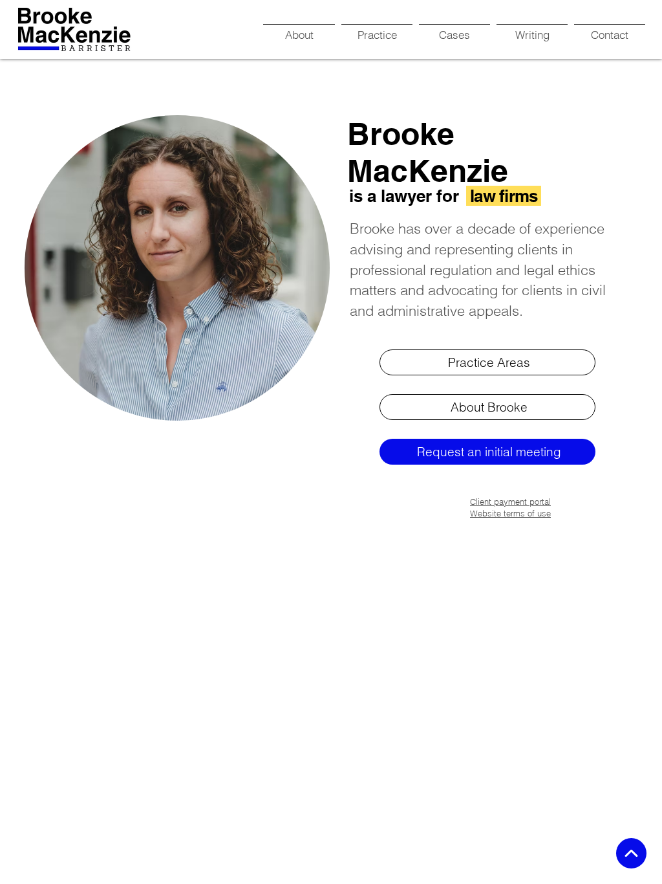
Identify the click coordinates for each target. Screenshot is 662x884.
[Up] (631, 853)
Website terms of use (510, 513)
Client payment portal (510, 501)
